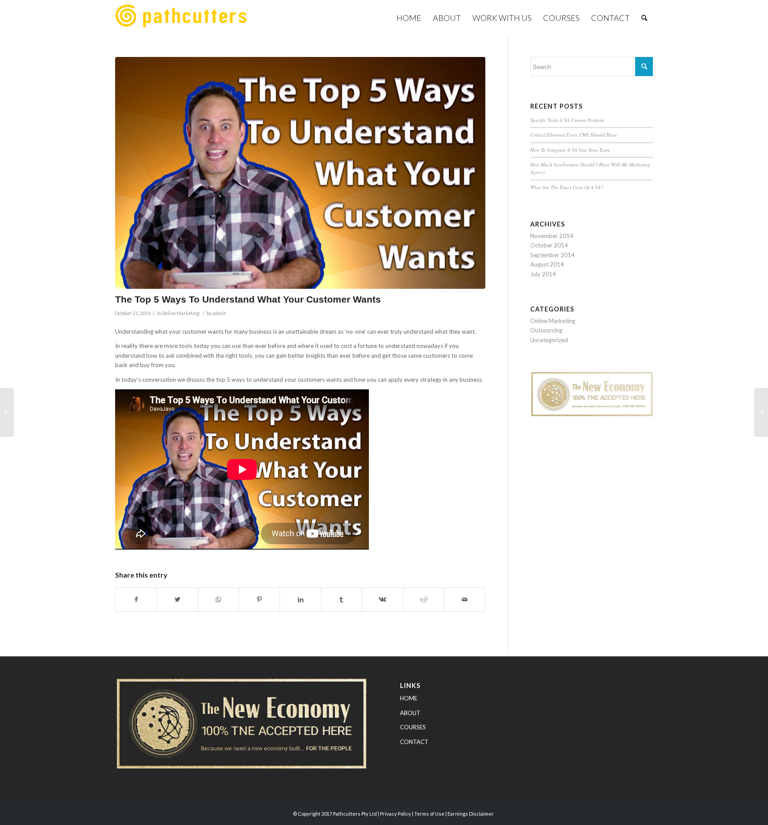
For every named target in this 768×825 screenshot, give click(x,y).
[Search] (644, 18)
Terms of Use (429, 814)
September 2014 (552, 255)
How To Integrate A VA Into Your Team (570, 149)
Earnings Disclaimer (471, 814)
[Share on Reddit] (424, 599)
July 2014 (543, 274)
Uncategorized (549, 340)
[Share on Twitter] (177, 599)
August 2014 (547, 264)
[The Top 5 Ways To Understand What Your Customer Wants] (300, 173)
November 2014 (551, 235)
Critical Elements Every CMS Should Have (573, 134)
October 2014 (549, 245)
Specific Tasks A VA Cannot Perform (567, 120)
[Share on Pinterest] (259, 599)
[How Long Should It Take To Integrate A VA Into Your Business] (7, 412)
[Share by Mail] (464, 599)
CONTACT (414, 741)
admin (219, 313)
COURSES (413, 727)
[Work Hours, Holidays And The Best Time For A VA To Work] (761, 412)
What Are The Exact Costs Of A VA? (567, 187)
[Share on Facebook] (136, 599)
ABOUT (410, 712)
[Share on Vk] (382, 599)
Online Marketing (181, 313)
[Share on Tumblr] (341, 599)
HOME (408, 698)
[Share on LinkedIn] (300, 599)
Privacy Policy (395, 814)
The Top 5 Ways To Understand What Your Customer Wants (248, 299)
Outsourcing (546, 330)
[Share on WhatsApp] (218, 599)
